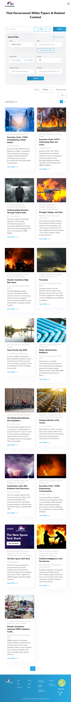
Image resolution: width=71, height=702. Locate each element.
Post (18, 684)
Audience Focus (14, 68)
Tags (43, 45)
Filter (43, 29)
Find (18, 680)
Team (29, 684)
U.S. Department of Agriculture (17, 353)
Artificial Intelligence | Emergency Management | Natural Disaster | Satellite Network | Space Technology (19, 553)
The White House (12, 146)
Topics (11, 41)
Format (39, 56)
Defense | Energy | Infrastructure (17, 134)
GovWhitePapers (12, 562)
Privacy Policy (40, 686)
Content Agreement (41, 690)
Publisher (39, 68)
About (29, 680)
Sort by (36, 89)
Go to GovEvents (52, 684)
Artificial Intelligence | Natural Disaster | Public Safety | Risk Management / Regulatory (48, 553)
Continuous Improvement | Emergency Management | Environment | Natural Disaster (49, 207)
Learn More (11, 167)
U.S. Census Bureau (13, 216)
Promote (19, 687)
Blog (29, 687)
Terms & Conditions (41, 681)
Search (59, 29)
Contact (51, 680)
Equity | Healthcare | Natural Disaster (19, 415)
